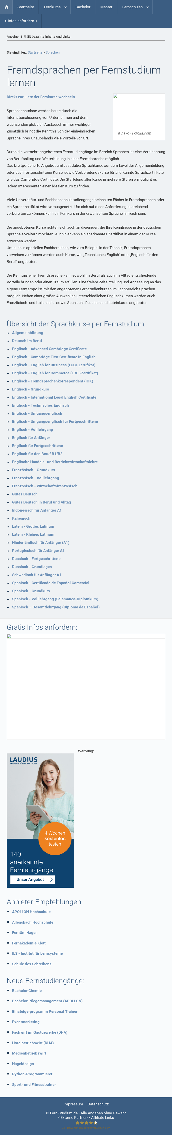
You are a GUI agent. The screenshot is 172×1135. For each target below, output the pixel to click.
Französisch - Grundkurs (33, 470)
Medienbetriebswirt (29, 1053)
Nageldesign (23, 1063)
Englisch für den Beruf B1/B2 (37, 453)
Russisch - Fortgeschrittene (36, 558)
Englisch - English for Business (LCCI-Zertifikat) (53, 365)
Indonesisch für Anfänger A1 (37, 510)
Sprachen (53, 52)
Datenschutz (98, 1104)
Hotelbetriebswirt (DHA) (33, 1043)
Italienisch (21, 518)
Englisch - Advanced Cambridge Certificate (49, 349)
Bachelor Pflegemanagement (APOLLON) (47, 1001)
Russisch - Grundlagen (32, 566)
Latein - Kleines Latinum (33, 534)
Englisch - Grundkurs (30, 389)
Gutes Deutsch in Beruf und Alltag (41, 502)
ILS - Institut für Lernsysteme (37, 953)
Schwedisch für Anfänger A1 (36, 575)
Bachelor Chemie (27, 990)
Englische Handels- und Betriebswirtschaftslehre (55, 462)
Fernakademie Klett (29, 943)
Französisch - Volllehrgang (35, 478)
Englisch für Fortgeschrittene (37, 445)
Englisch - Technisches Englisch (40, 405)
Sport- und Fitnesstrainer (34, 1084)
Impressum (73, 1104)
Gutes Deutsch (25, 494)
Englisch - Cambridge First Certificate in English (54, 357)
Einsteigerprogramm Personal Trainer (44, 1011)
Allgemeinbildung (27, 332)
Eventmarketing (26, 1022)
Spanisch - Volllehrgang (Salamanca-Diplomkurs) (55, 599)
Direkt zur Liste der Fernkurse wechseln (41, 97)
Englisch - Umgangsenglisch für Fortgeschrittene (55, 421)
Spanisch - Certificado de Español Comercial (50, 583)
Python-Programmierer (32, 1074)
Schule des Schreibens (32, 964)
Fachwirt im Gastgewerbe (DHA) (39, 1032)
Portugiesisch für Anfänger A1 (38, 550)
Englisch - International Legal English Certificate (54, 397)
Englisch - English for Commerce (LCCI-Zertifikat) (55, 373)
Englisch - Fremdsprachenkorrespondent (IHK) (52, 381)
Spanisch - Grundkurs (31, 591)
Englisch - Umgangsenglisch (37, 413)
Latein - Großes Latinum (33, 526)
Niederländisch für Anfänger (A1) (40, 542)
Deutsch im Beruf (27, 341)
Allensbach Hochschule (32, 922)
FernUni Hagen (25, 932)
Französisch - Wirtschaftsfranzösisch (44, 486)
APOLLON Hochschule (31, 911)
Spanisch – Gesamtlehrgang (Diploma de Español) (56, 607)
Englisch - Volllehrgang (32, 429)
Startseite (35, 52)
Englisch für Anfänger (31, 437)
